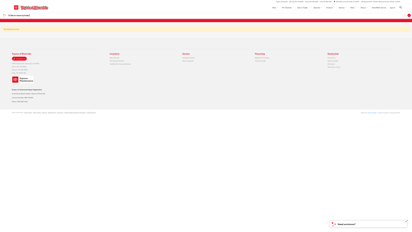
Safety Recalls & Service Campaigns (75, 112)
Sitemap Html (52, 112)
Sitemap (44, 112)
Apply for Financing (262, 58)
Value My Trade (260, 61)
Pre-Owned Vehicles (117, 61)
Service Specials (188, 61)
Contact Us (20, 58)
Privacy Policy (28, 112)
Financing (260, 53)
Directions (331, 64)
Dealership (333, 53)
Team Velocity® (372, 113)
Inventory (114, 53)
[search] (401, 7)
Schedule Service (188, 58)
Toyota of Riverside (17, 112)
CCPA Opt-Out (91, 112)
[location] (334, 1)
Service (186, 53)
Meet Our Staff (333, 61)
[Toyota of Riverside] (30, 7)
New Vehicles (114, 58)
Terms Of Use (37, 112)
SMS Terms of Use (334, 67)
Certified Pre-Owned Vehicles (120, 64)
